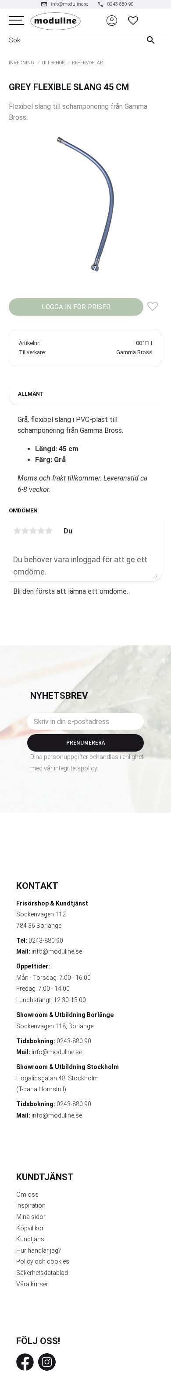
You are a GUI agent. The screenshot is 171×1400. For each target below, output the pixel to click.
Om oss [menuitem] (27, 1194)
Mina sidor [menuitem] (31, 1216)
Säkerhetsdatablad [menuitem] (42, 1272)
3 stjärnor (33, 531)
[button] (16, 20)
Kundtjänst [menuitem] (31, 1239)
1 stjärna (17, 531)
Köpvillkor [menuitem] (30, 1228)
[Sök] (153, 40)
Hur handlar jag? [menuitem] (38, 1250)
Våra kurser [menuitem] (32, 1284)
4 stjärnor (41, 531)
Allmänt (31, 394)
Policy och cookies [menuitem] (42, 1261)
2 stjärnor (25, 531)
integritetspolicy (75, 768)
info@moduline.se (57, 951)
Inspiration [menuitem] (31, 1205)
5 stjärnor (49, 531)
